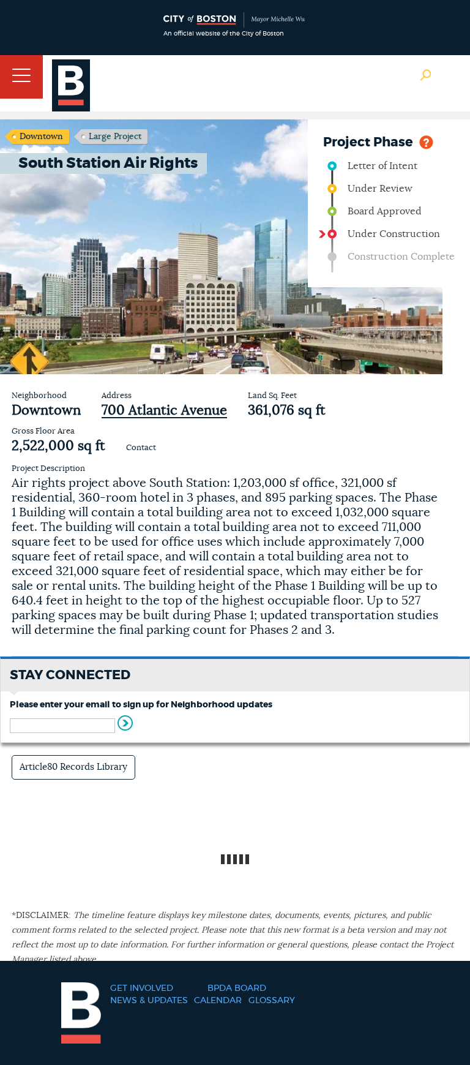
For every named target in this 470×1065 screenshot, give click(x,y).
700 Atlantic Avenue (164, 410)
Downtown (41, 136)
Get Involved (141, 988)
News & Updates (149, 1000)
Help (426, 141)
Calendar (218, 1000)
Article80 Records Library (73, 767)
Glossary (271, 1000)
